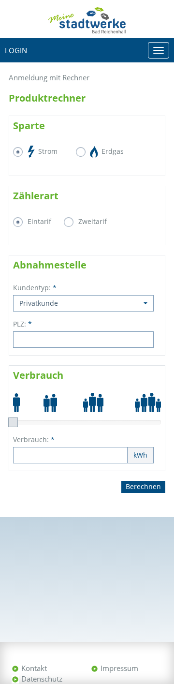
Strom (47, 151)
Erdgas (112, 151)
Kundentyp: (35, 287)
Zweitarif (92, 221)
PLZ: (22, 323)
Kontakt (34, 668)
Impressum (119, 668)
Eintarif (39, 221)
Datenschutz (41, 679)
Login (16, 50)
